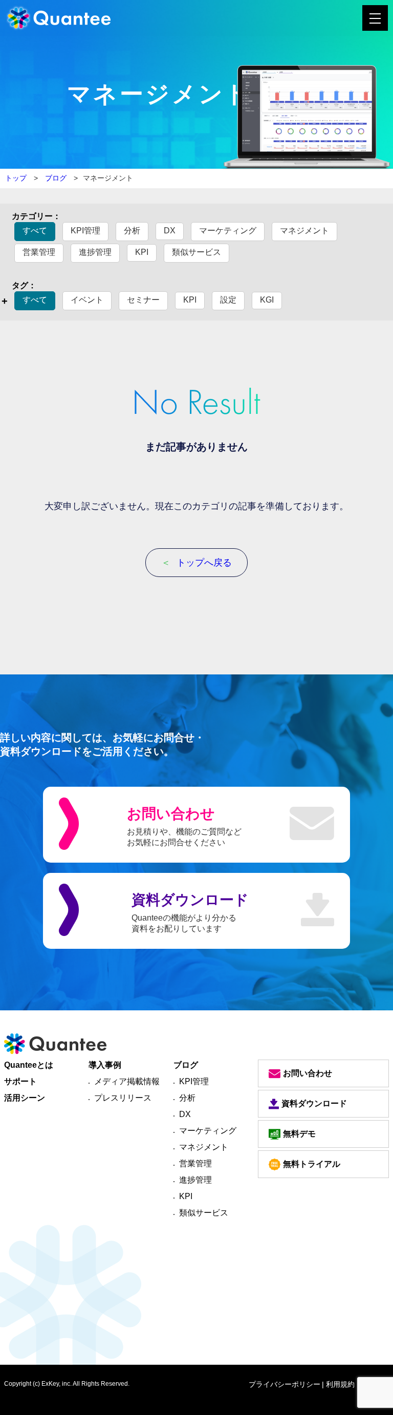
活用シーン (24, 1097)
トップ (16, 178)
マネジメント (304, 230)
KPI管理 (85, 230)
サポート (20, 1081)
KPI (141, 252)
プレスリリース (122, 1097)
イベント (87, 299)
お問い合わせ (307, 1073)
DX (170, 230)
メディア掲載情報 (127, 1081)
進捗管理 (95, 252)
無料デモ (299, 1133)
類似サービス (196, 252)
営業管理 (39, 252)
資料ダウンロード (314, 1103)
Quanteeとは (28, 1065)
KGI (267, 299)
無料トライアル (311, 1164)
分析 (132, 230)
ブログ (55, 178)
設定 (228, 299)
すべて (35, 230)
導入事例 (105, 1065)
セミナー (143, 299)
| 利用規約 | (340, 1384)
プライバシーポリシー (284, 1384)
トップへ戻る (196, 562)
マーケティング (227, 230)
